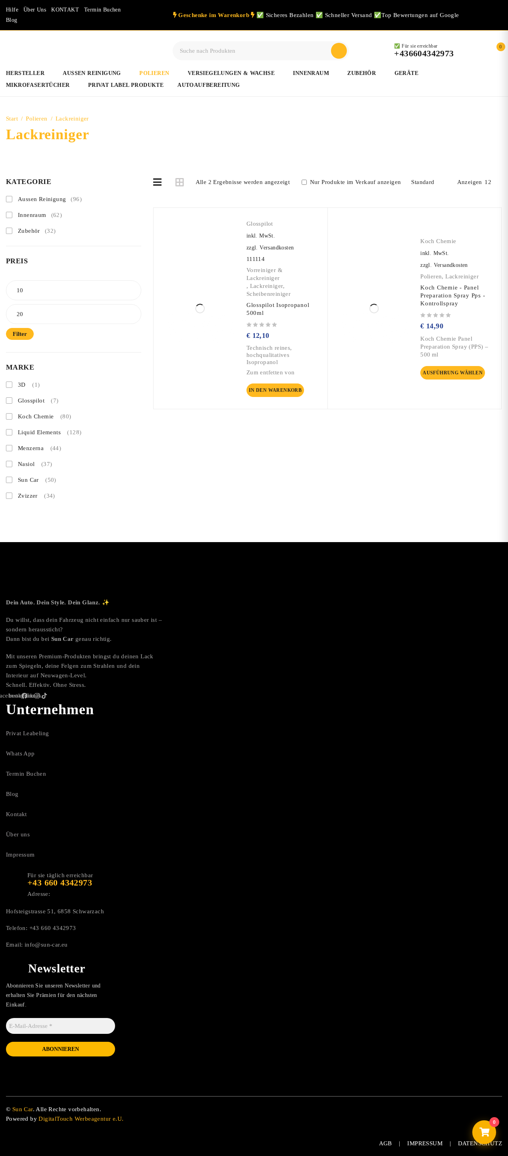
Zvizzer (36, 496)
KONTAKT (65, 10)
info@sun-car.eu (46, 944)
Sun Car (37, 480)
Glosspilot (38, 400)
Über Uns (34, 10)
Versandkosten (277, 248)
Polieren (36, 118)
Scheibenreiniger (268, 294)
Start (12, 118)
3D (29, 384)
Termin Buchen (102, 10)
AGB (385, 1143)
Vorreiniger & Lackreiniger (264, 274)
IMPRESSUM (425, 1143)
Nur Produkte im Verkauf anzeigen (354, 182)
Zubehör (37, 231)
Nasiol (35, 464)
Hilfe (12, 10)
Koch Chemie (44, 416)
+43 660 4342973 (52, 928)
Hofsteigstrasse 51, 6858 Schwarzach (55, 911)
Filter (20, 334)
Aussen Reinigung (50, 199)
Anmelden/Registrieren (479, 50)
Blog (11, 20)
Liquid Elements (49, 432)
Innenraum (40, 215)
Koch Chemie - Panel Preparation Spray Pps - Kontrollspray (452, 295)
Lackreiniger (266, 286)
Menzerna (39, 448)
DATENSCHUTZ (480, 1143)
